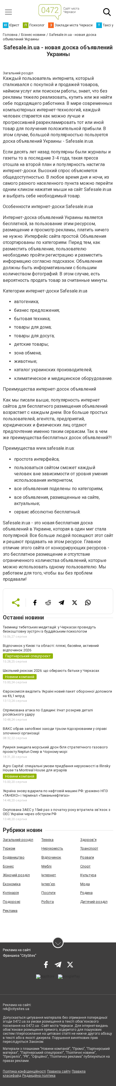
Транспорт (89, 848)
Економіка (12, 884)
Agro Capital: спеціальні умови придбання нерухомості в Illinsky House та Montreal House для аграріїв (56, 768)
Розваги (87, 857)
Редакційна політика (38, 1076)
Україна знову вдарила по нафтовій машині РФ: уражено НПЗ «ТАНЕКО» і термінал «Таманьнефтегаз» (55, 793)
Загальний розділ (18, 840)
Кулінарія (11, 893)
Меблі (46, 866)
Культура (88, 875)
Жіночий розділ (16, 875)
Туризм (9, 848)
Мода (85, 884)
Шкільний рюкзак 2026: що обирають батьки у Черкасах (51, 670)
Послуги (48, 893)
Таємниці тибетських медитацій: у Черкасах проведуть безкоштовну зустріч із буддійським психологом (49, 629)
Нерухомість (52, 848)
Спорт (85, 866)
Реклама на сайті (17, 950)
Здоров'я (88, 840)
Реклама (10, 911)
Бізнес (8, 866)
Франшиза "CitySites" (19, 956)
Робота (47, 902)
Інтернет (48, 875)
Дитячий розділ (94, 902)
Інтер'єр (48, 884)
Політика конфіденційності (24, 1071)
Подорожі (11, 902)
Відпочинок (51, 857)
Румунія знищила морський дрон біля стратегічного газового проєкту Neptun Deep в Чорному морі (55, 749)
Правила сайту (59, 1071)
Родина (86, 893)
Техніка (47, 840)
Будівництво (13, 857)
